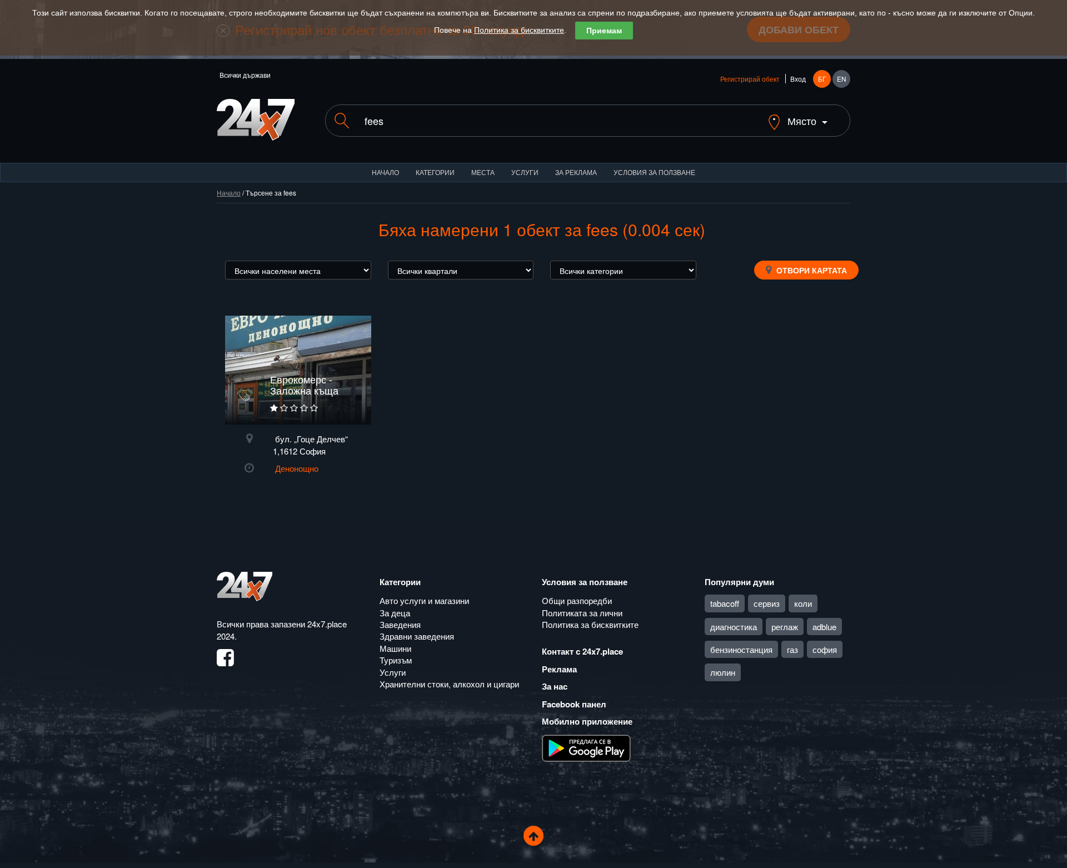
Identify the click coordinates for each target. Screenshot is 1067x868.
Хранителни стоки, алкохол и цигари (449, 684)
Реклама (559, 669)
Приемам (604, 30)
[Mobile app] (586, 747)
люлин (722, 672)
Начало (385, 172)
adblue (824, 626)
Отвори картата (810, 270)
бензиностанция (741, 649)
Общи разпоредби (577, 600)
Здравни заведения (417, 636)
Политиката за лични (582, 612)
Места (483, 172)
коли (803, 603)
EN (841, 78)
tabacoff (724, 603)
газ (792, 649)
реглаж (784, 626)
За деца (395, 612)
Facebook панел (574, 704)
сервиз (767, 603)
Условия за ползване (654, 172)
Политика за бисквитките (519, 30)
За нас (554, 686)
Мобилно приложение (587, 721)
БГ (822, 78)
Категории (435, 172)
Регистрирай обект (750, 78)
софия (824, 649)
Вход (798, 78)
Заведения (400, 624)
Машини (395, 648)
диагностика (733, 626)
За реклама (576, 172)
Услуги (525, 172)
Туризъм (396, 660)
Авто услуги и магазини (424, 600)
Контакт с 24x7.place (582, 651)
